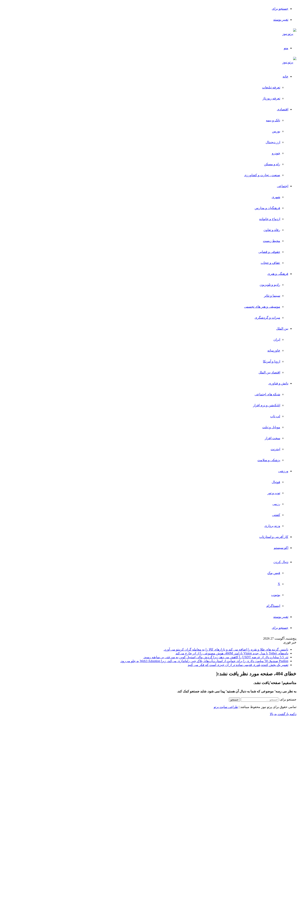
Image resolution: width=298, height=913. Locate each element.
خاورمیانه (273, 350)
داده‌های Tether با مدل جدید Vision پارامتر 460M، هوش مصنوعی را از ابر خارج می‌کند (232, 653)
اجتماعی (282, 186)
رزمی (276, 504)
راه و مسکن (272, 164)
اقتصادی (282, 109)
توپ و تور (273, 493)
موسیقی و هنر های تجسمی (262, 306)
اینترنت (275, 449)
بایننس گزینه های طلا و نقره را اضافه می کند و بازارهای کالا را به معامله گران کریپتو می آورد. (226, 649)
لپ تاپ (275, 416)
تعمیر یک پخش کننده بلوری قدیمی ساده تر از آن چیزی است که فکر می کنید (238, 665)
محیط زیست (271, 241)
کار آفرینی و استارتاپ (273, 537)
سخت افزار (272, 438)
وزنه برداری (272, 526)
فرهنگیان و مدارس (267, 208)
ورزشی (283, 471)
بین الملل (282, 328)
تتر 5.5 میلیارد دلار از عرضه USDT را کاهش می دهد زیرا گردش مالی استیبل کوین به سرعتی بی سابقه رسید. (215, 657)
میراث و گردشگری (267, 317)
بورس (276, 131)
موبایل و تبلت (271, 427)
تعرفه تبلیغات (271, 87)
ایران (276, 339)
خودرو (276, 153)
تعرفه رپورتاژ (271, 98)
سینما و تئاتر (272, 295)
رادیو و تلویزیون (270, 284)
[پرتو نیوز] (289, 34)
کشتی (276, 515)
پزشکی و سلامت (268, 460)
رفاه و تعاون (272, 230)
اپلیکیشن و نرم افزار (266, 405)
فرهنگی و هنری (277, 273)
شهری (276, 197)
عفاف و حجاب (270, 262)
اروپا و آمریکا (271, 361)
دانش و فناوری (278, 383)
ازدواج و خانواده (269, 219)
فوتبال (276, 482)
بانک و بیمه (273, 120)
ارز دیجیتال (273, 142)
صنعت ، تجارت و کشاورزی (262, 175)
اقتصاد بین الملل (269, 372)
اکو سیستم (281, 547)
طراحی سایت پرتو (226, 707)
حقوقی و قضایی (269, 252)
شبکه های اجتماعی (267, 394)
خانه (285, 76)
